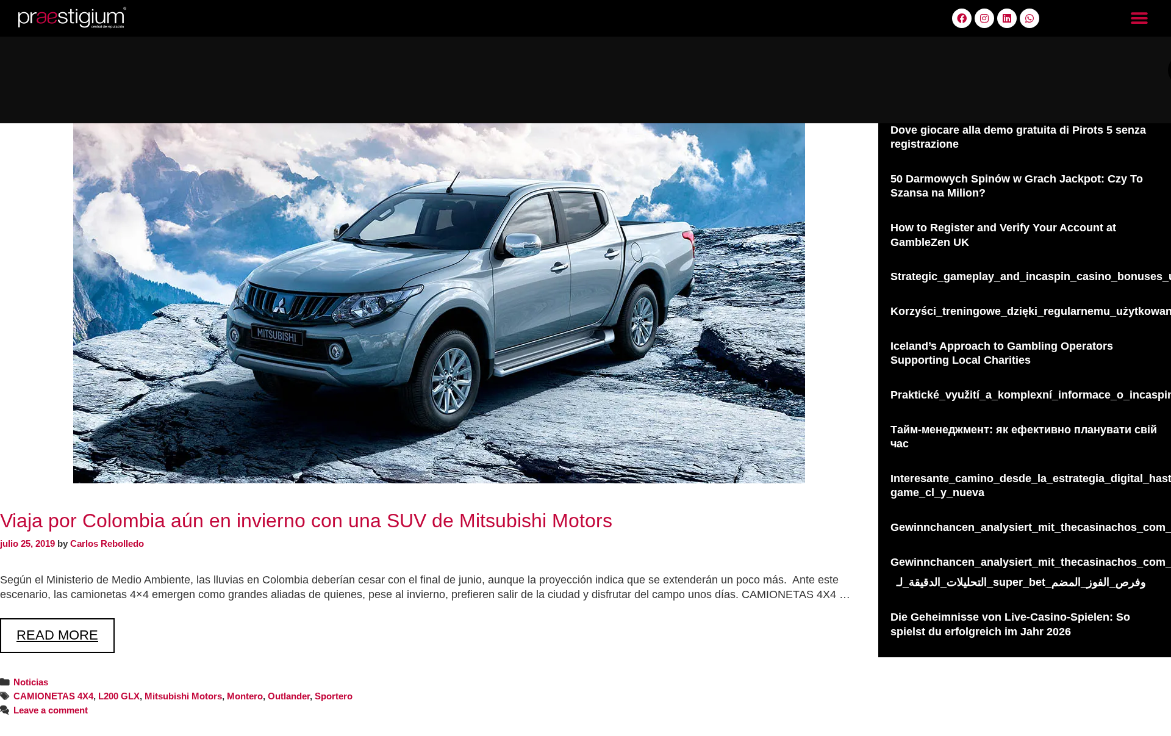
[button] (1139, 18)
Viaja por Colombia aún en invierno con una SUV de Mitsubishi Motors (306, 521)
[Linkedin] (1007, 18)
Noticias (30, 682)
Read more (65, 630)
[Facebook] (962, 18)
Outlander (289, 696)
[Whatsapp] (1029, 18)
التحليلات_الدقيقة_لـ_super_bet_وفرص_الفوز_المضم (1021, 582)
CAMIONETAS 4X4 (53, 696)
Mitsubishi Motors (183, 696)
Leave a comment (50, 710)
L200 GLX (119, 696)
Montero (245, 696)
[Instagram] (984, 18)
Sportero (334, 696)
